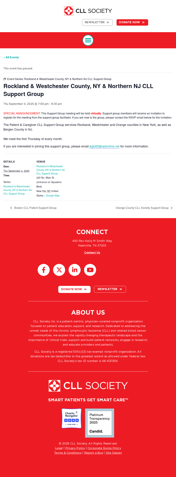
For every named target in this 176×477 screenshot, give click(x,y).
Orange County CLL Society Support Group (142, 208)
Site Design (114, 453)
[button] (88, 40)
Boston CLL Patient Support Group (35, 208)
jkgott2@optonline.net (104, 146)
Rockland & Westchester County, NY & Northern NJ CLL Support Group (17, 190)
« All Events (11, 57)
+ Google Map (51, 195)
